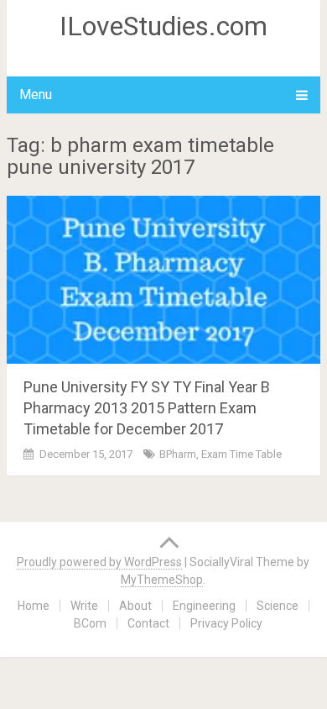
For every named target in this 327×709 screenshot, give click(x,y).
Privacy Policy (226, 623)
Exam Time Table (241, 454)
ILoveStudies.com (163, 26)
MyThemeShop (162, 579)
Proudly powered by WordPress (99, 562)
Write (84, 605)
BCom (90, 623)
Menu (35, 94)
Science (277, 605)
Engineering (204, 605)
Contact (148, 623)
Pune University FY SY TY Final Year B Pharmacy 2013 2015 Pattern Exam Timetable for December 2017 (146, 408)
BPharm (177, 454)
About (135, 605)
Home (33, 605)
